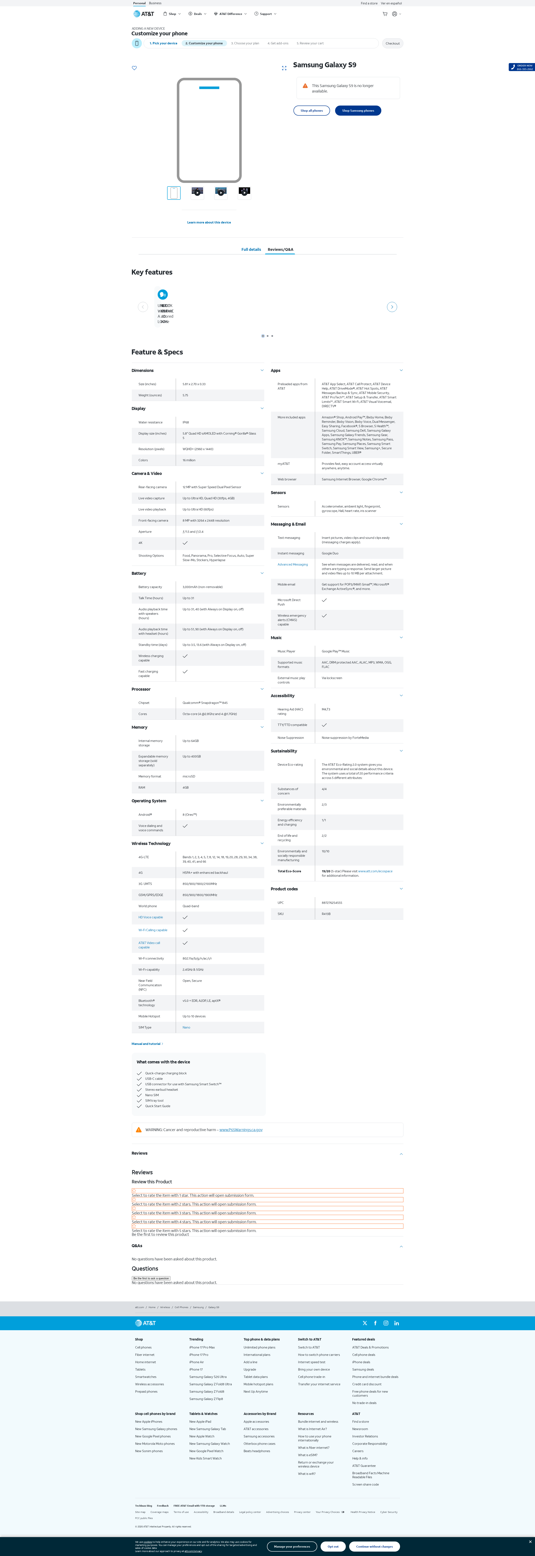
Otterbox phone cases (259, 1443)
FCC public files (144, 1518)
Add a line (250, 1362)
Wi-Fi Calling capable (153, 930)
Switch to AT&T (309, 1347)
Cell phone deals (363, 1354)
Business (155, 3)
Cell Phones (181, 1307)
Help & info (360, 1458)
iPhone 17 (196, 1369)
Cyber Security (389, 1512)
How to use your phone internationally (314, 1438)
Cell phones (143, 1347)
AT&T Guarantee (364, 1465)
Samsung (198, 1307)
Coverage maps (160, 1512)
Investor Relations (365, 1436)
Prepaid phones (146, 1391)
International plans (257, 1354)
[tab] (251, 249)
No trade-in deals (364, 1403)
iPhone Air (196, 1362)
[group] (159, 1339)
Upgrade (250, 1369)
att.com (139, 1307)
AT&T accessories (256, 1429)
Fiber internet (145, 1354)
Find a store (369, 3)
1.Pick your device (163, 43)
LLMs (223, 1505)
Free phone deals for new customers (370, 1393)
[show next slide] (392, 307)
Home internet (145, 1362)
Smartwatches (145, 1377)
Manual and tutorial (146, 1044)
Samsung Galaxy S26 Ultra (208, 1377)
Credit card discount (367, 1384)
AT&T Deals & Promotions (370, 1347)
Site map (140, 1512)
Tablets (140, 1369)
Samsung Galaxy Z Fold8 (206, 1391)
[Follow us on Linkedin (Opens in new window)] (396, 1323)
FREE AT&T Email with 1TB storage (194, 1505)
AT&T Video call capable (149, 945)
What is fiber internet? (313, 1447)
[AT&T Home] (144, 14)
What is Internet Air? (312, 1429)
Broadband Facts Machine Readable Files (370, 1475)
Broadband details (223, 1512)
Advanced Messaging (293, 564)
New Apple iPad (200, 1421)
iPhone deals (361, 1362)
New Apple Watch (201, 1436)
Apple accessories (256, 1421)
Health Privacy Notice (363, 1512)
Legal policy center (250, 1512)
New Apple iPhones (148, 1421)
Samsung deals (363, 1369)
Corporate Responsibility (369, 1443)
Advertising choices (277, 1512)
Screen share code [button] (365, 1484)
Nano (186, 1027)
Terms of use (181, 1512)
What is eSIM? (307, 1455)
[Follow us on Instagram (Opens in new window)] (386, 1323)
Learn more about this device (209, 222)
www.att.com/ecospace (375, 871)
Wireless (165, 1307)
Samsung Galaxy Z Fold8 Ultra (210, 1384)
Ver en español (391, 3)
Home (152, 1307)
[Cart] (385, 14)
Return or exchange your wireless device (316, 1464)
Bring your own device (314, 1369)
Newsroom (360, 1429)
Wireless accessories (149, 1384)
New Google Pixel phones (153, 1436)
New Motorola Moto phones (155, 1443)
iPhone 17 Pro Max (202, 1347)
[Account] (396, 14)
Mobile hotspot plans (258, 1384)
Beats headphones (257, 1451)
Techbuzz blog (143, 1505)
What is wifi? (307, 1473)
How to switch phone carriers (319, 1354)
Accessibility (201, 1512)
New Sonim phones (149, 1451)
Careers (357, 1451)
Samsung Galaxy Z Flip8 (206, 1399)
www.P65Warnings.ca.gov (241, 1129)
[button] (134, 68)
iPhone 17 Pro (198, 1354)
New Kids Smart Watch (205, 1458)
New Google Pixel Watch (206, 1451)
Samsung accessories (259, 1436)
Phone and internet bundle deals (375, 1377)
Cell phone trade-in (311, 1377)
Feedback (163, 1505)
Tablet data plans (256, 1377)
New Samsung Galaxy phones (156, 1429)
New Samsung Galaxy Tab (207, 1429)
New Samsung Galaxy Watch (209, 1443)
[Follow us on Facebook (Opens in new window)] (375, 1323)
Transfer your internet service (319, 1384)
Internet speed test (311, 1362)
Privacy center (302, 1512)
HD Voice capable (151, 917)
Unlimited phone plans (259, 1347)
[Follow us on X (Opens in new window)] (365, 1323)
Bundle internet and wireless (318, 1421)
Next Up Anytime (256, 1391)
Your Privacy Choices (328, 1512)
